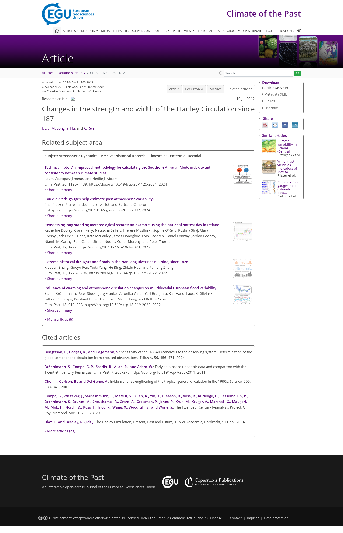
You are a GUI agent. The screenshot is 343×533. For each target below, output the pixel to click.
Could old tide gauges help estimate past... (288, 187)
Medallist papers (115, 31)
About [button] (232, 31)
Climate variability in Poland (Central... (287, 146)
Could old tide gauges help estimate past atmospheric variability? (99, 198)
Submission (141, 31)
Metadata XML (275, 94)
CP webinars (252, 31)
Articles (48, 73)
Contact (236, 518)
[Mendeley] (265, 124)
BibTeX (269, 101)
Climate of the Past (264, 13)
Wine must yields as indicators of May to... (287, 166)
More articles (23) (61, 431)
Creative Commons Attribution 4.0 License (189, 518)
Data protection (276, 518)
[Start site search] (297, 73)
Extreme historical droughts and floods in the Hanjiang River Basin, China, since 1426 (116, 261)
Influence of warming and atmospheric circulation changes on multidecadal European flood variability (130, 287)
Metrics (215, 89)
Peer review (194, 89)
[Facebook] (285, 124)
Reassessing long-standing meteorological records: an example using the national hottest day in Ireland (132, 224)
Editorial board (211, 31)
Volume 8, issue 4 (71, 73)
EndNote (271, 108)
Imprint (253, 518)
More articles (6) (60, 319)
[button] (221, 73)
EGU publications (280, 31)
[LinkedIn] (295, 124)
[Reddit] (275, 124)
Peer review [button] (182, 31)
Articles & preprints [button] (79, 31)
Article (174, 89)
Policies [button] (160, 31)
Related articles (240, 89)
